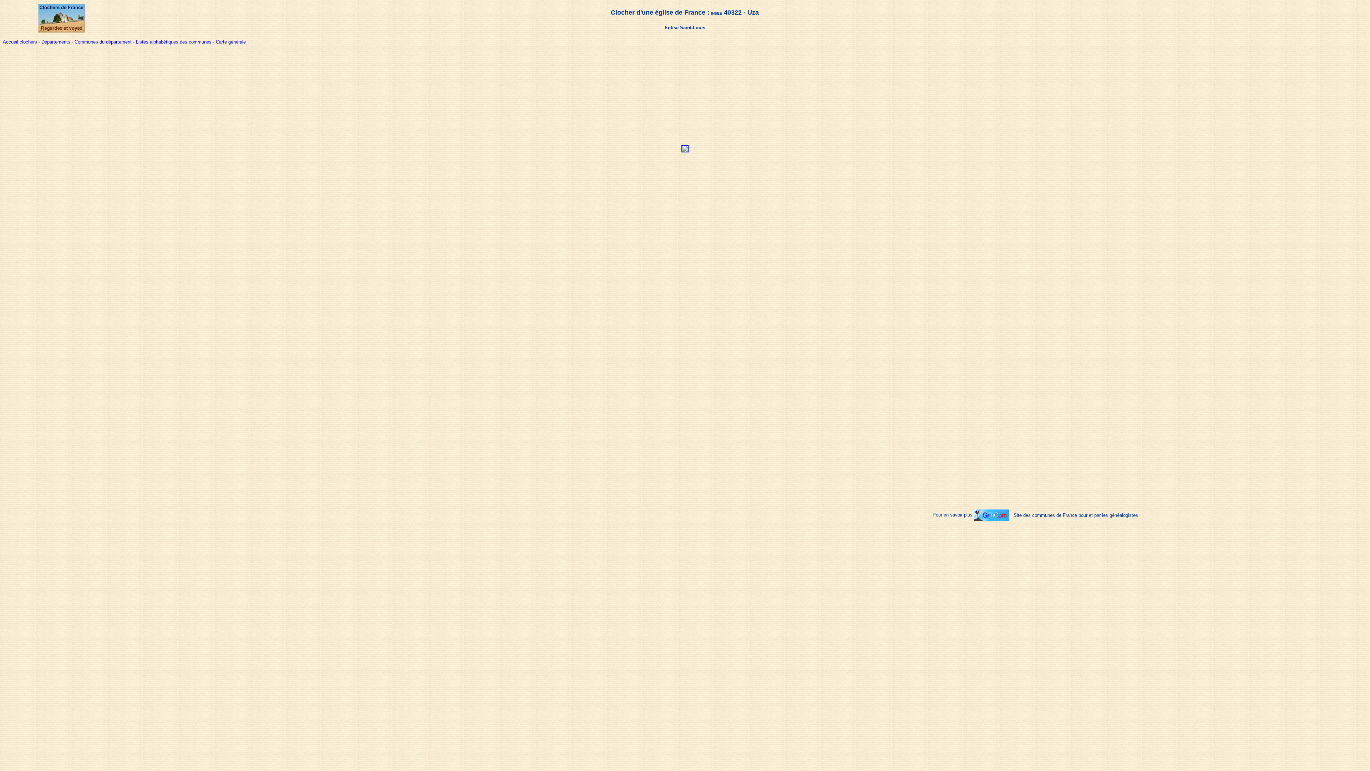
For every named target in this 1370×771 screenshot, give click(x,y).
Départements (55, 42)
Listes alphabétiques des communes (174, 42)
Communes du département (103, 42)
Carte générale (231, 42)
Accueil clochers (20, 42)
